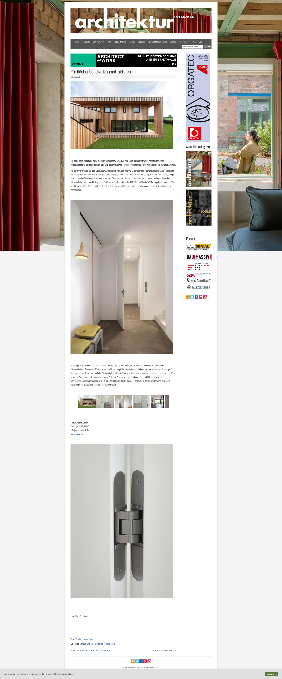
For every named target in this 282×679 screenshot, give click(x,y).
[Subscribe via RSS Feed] (188, 297)
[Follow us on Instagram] (205, 297)
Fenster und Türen (88, 643)
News (76, 41)
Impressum (197, 41)
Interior (99, 643)
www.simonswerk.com (79, 434)
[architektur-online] (141, 33)
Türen (91, 639)
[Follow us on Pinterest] (200, 297)
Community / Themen (102, 41)
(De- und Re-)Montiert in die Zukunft (91, 650)
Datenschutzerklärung (180, 41)
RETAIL (132, 41)
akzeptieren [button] (272, 674)
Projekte (86, 41)
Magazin (141, 41)
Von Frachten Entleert (163, 650)
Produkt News (82, 639)
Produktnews (120, 41)
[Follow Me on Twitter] (192, 297)
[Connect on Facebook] (196, 297)
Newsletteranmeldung (157, 41)
